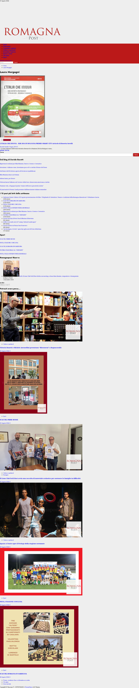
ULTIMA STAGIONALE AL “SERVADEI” (14, 215)
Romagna (5, 475)
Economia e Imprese (9, 52)
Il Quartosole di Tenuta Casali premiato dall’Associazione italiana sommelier (23, 189)
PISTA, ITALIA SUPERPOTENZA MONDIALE (16, 208)
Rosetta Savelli (4, 147)
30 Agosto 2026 (5, 351)
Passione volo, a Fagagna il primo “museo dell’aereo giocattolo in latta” (21, 186)
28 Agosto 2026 (5, 677)
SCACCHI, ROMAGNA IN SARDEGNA (14, 201)
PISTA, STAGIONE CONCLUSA (12, 204)
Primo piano (7, 46)
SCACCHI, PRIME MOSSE (7, 239)
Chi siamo (6, 56)
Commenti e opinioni (9, 48)
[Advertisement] (69, 14)
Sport (5, 57)
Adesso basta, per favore (7, 178)
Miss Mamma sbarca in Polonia (9, 175)
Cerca (2, 152)
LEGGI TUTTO (4, 150)
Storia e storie (7, 54)
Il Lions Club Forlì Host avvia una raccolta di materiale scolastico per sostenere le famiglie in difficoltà (40, 478)
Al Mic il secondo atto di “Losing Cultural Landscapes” (19, 222)
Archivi (2, 283)
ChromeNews (28, 687)
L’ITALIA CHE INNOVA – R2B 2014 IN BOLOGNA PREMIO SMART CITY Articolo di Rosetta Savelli (36, 143)
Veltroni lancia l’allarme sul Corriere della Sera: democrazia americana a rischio (24, 182)
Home (5, 44)
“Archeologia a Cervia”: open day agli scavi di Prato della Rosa (22, 229)
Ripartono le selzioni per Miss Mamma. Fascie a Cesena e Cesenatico (21, 164)
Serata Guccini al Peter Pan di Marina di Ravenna (18, 218)
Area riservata (7, 684)
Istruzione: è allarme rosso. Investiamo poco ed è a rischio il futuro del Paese (23, 167)
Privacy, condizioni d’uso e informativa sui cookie (16, 680)
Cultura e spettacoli (9, 50)
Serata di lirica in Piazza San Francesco (15, 225)
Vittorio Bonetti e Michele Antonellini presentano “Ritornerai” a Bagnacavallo (31, 348)
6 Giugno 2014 (12, 147)
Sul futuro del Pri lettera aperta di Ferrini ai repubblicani (17, 171)
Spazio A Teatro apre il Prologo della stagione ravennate (22, 544)
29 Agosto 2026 (5, 547)
